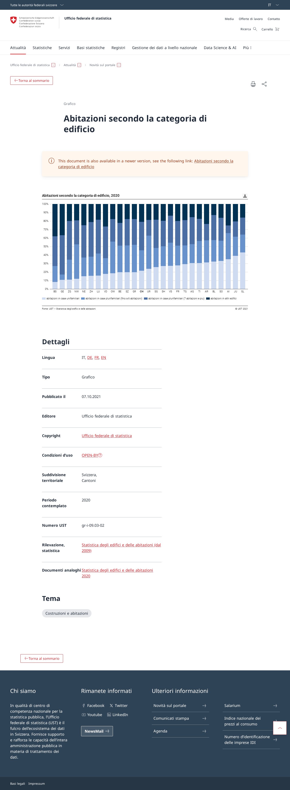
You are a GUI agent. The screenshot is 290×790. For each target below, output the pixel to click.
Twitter (121, 705)
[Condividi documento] (264, 84)
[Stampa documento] (253, 84)
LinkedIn (120, 714)
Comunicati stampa (171, 718)
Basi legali (17, 784)
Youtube (94, 714)
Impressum (36, 784)
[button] (18, 47)
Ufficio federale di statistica (87, 18)
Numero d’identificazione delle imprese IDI (247, 739)
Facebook (95, 705)
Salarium (232, 705)
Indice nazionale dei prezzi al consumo (242, 721)
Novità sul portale (169, 705)
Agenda (160, 730)
